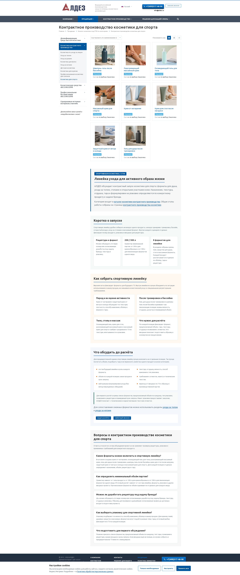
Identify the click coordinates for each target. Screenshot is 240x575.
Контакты (118, 557)
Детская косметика (67, 68)
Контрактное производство (117, 19)
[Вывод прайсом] (179, 38)
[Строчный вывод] (174, 38)
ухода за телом (170, 407)
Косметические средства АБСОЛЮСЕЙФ (71, 86)
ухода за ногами (103, 410)
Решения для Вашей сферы (155, 19)
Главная (61, 31)
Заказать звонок (173, 5)
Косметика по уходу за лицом (71, 52)
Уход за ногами (66, 65)
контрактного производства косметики (142, 205)
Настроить (168, 568)
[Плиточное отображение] (169, 38)
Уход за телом (65, 55)
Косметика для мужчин (69, 71)
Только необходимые (149, 568)
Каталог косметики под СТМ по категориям (93, 31)
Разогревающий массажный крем (131, 69)
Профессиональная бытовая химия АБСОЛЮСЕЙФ (68, 94)
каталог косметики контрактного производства (137, 202)
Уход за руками (66, 58)
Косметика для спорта (68, 79)
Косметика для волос (68, 62)
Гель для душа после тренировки (133, 150)
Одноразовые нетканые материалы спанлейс (70, 103)
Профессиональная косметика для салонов (71, 75)
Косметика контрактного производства (70, 46)
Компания (68, 19)
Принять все (183, 568)
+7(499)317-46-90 (154, 6)
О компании (95, 557)
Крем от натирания (132, 108)
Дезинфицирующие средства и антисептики (70, 39)
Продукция (87, 19)
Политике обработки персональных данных (95, 572)
